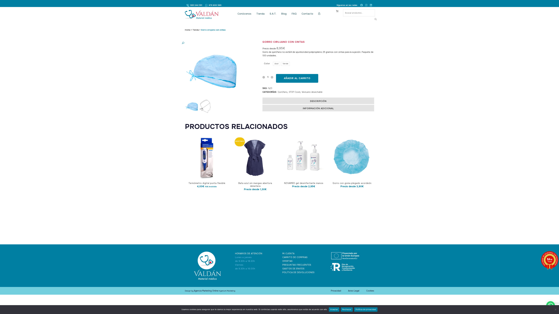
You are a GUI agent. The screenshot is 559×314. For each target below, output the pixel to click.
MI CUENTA (288, 253)
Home (187, 30)
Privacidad (336, 290)
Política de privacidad (366, 309)
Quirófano (282, 92)
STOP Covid (294, 92)
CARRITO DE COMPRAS (295, 257)
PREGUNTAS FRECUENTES (296, 265)
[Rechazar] (555, 309)
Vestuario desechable (312, 92)
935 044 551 (196, 5)
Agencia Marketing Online (206, 290)
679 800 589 (215, 5)
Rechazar (346, 309)
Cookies (370, 290)
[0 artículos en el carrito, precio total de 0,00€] (337, 11)
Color (267, 63)
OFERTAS (287, 261)
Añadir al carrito (297, 78)
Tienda (195, 30)
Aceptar (334, 309)
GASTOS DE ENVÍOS (293, 268)
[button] (210, 43)
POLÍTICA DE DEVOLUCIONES (298, 272)
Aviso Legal (353, 290)
